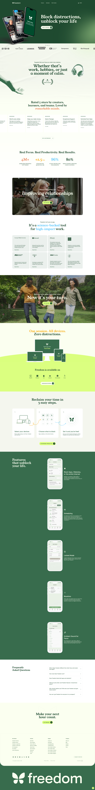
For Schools (14, 748)
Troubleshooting (50, 745)
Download (47, 2)
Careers (67, 745)
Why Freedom (54, 2)
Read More (17, 249)
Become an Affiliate (33, 745)
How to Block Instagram (52, 753)
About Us (67, 740)
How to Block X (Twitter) (52, 750)
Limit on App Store (15, 750)
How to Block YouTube (52, 747)
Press (67, 747)
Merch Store (32, 747)
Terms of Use (52, 760)
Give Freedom (32, 742)
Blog (66, 742)
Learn (31, 753)
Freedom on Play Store (16, 745)
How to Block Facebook (52, 751)
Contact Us (50, 740)
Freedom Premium (15, 740)
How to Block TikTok (51, 748)
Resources (32, 750)
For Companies (14, 747)
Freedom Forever (15, 742)
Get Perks (31, 740)
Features (42, 2)
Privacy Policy (46, 760)
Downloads (50, 742)
